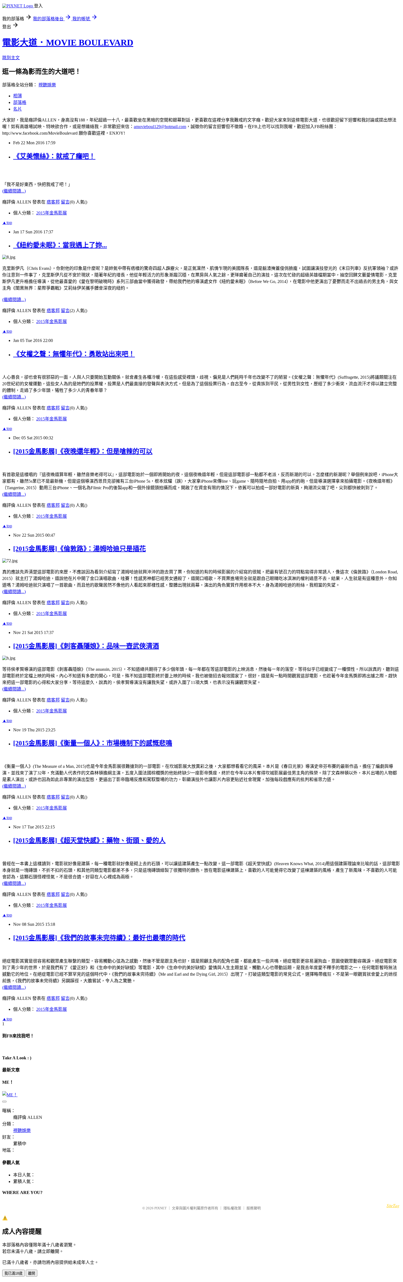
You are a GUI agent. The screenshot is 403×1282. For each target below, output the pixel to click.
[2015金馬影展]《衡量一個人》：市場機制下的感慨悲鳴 (92, 743)
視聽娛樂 (47, 85)
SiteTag (393, 1205)
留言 (65, 202)
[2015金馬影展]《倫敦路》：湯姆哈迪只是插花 (79, 548)
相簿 (17, 96)
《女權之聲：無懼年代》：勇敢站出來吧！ (74, 354)
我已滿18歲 (13, 1273)
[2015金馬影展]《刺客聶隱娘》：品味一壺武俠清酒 (86, 646)
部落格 (19, 102)
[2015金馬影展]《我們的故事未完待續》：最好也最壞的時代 (99, 937)
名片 (17, 109)
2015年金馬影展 (51, 213)
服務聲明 (253, 1208)
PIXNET (160, 1208)
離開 (31, 1273)
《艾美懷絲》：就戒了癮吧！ (54, 156)
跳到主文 (11, 57)
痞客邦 (53, 202)
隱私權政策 (232, 1208)
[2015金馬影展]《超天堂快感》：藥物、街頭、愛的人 (89, 840)
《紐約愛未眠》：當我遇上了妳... (60, 245)
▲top (7, 222)
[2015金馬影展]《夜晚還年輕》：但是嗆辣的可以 (82, 451)
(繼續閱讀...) (14, 191)
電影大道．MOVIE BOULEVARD (67, 42)
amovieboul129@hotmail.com (160, 126)
